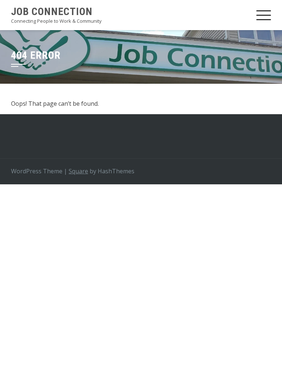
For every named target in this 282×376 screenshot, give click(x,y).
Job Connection (52, 12)
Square (78, 171)
